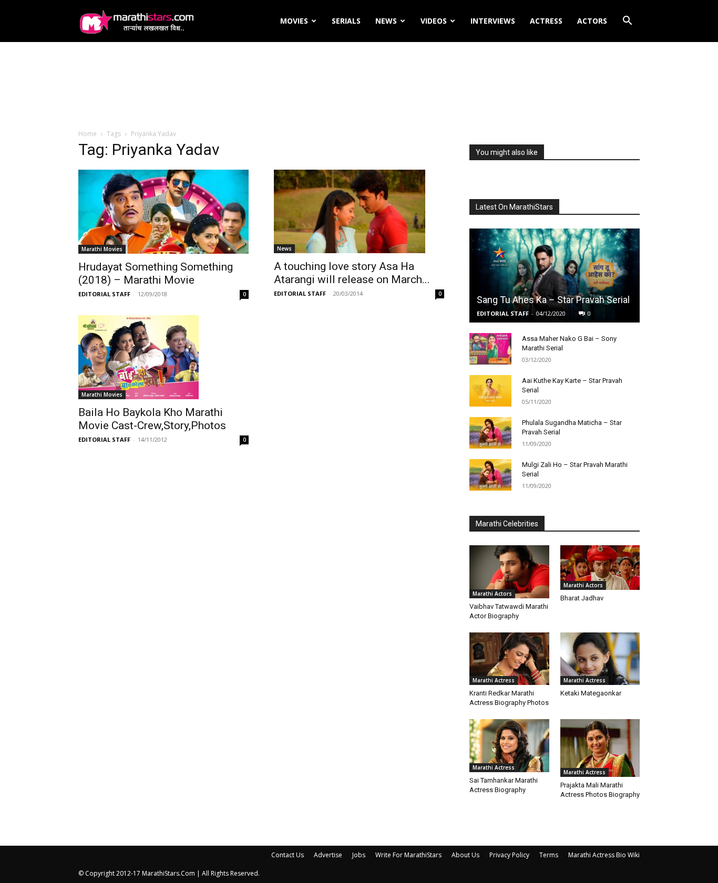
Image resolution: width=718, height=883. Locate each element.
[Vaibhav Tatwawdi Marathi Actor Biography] (509, 571)
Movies (294, 21)
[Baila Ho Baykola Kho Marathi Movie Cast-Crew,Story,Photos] (163, 357)
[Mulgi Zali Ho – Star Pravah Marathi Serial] (490, 475)
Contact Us (287, 854)
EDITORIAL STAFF (104, 294)
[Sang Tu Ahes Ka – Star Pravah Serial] (554, 275)
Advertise (328, 854)
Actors (592, 21)
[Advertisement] (359, 86)
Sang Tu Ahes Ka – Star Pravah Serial (553, 299)
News (386, 21)
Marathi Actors (492, 593)
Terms (548, 854)
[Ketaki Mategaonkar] (600, 658)
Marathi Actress (494, 680)
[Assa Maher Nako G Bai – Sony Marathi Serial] (490, 349)
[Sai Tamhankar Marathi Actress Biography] (509, 745)
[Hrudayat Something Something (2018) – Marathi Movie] (163, 212)
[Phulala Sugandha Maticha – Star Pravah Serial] (490, 433)
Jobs (358, 854)
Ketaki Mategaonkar (590, 693)
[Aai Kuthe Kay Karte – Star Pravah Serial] (490, 391)
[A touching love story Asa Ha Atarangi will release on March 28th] (359, 211)
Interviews (492, 21)
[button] (627, 22)
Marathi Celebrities (507, 524)
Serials (346, 21)
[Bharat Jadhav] (600, 567)
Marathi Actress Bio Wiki (604, 854)
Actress (546, 21)
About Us (465, 854)
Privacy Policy (509, 854)
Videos (433, 21)
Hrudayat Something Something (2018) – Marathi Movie (155, 273)
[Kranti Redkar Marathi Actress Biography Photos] (509, 658)
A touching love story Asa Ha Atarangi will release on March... (352, 273)
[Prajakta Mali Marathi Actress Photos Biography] (600, 748)
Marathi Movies (101, 249)
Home (87, 133)
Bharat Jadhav (581, 598)
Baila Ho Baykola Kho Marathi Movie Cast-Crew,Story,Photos (152, 419)
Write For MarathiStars (408, 854)
